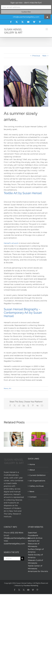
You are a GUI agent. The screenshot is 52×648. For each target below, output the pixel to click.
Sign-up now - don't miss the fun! (26, 2)
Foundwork (33, 535)
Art (10, 388)
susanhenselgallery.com (14, 543)
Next (44, 56)
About (32, 470)
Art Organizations (37, 481)
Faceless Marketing (31, 585)
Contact (32, 497)
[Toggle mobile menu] (47, 29)
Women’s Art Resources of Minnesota (34, 544)
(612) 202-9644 (16, 533)
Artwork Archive (35, 538)
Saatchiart (32, 533)
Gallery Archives (36, 486)
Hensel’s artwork (11, 243)
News (6, 388)
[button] (6, 439)
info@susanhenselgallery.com (17, 538)
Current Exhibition (37, 475)
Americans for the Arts (38, 571)
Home (32, 464)
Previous (36, 56)
